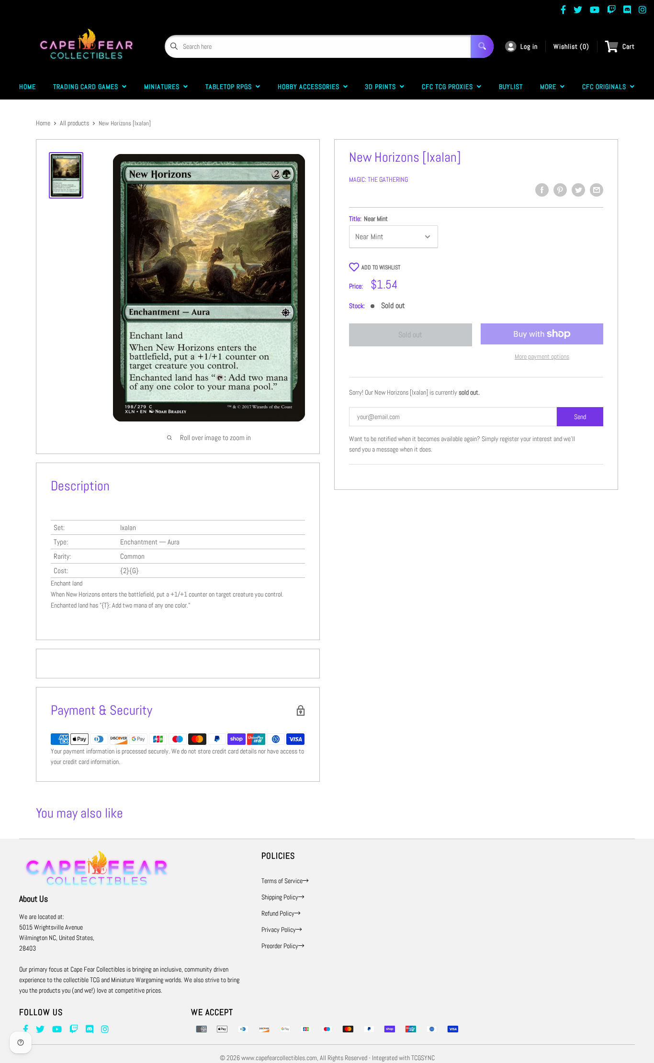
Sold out (410, 335)
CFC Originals (606, 86)
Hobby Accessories (310, 86)
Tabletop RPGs (230, 86)
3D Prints (382, 86)
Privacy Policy (278, 929)
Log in (529, 46)
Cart (628, 46)
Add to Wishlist (380, 267)
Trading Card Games (87, 86)
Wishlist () (571, 46)
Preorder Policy (279, 945)
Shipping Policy (279, 897)
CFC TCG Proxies (449, 86)
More (550, 86)
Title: (368, 218)
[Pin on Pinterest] (560, 190)
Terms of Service (282, 880)
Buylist (511, 86)
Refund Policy (277, 913)
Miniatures (163, 86)
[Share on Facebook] (542, 190)
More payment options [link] (542, 356)
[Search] (482, 46)
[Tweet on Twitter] (578, 190)
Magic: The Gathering (378, 179)
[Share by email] (596, 190)
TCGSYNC (423, 1057)
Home (27, 86)
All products (74, 123)
